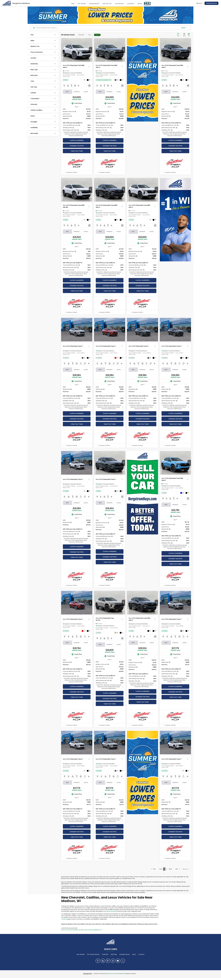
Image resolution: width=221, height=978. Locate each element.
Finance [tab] (77, 92)
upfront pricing (110, 911)
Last (177, 869)
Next (171, 869)
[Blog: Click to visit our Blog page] (107, 961)
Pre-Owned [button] (82, 4)
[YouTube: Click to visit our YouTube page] (117, 961)
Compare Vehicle (71, 172)
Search (183, 28)
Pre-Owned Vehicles (93, 954)
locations (64, 919)
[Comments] (89, 85)
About (134, 954)
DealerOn (106, 973)
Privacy (112, 973)
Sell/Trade (114, 954)
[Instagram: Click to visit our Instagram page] (112, 961)
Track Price (78, 103)
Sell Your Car (107, 4)
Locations (130, 4)
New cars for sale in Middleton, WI (91, 930)
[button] (90, 50)
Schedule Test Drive (77, 146)
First (154, 869)
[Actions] (89, 66)
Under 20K (105, 954)
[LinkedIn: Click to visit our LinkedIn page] (102, 961)
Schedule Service (211, 3)
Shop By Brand (94, 4)
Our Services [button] (119, 4)
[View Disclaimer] (78, 85)
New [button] (72, 4)
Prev (160, 869)
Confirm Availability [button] (77, 140)
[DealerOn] (87, 973)
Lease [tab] (86, 92)
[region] (77, 122)
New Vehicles (81, 954)
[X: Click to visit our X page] (122, 961)
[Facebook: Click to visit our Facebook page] (97, 961)
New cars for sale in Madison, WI (70, 930)
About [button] (140, 4)
